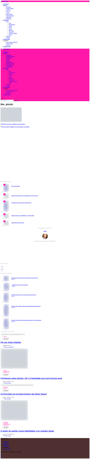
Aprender (8, 7)
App (10, 23)
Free (7, 21)
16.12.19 (13, 296)
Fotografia (8, 17)
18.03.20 (13, 286)
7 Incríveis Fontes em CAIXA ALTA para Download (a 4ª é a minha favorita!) (26, 320)
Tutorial (8, 37)
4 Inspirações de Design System (17, 222)
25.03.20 (13, 279)
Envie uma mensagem (11, 42)
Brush (10, 26)
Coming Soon (7, 46)
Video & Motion (10, 15)
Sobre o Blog (9, 43)
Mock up (11, 30)
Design (5, 5)
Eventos (8, 36)
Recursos (6, 20)
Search (16, 100)
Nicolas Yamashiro (9, 347)
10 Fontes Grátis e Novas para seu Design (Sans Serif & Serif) (23, 294)
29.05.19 (13, 321)
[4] (6, 218)
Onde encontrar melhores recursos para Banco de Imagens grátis (24, 277)
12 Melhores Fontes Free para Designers (20, 284)
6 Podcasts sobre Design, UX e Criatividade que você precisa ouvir (24, 195)
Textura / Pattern (13, 33)
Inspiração (6, 372)
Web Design (9, 14)
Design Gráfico (10, 8)
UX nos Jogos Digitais (15, 186)
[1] (6, 191)
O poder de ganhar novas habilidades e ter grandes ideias (22, 215)
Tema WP (11, 32)
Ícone (10, 29)
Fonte (10, 27)
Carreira (8, 9)
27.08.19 (13, 307)
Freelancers (6, 371)
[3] (6, 211)
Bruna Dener (8, 383)
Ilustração (8, 18)
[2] (6, 198)
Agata (45, 231)
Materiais (6, 4)
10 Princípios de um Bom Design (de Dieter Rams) (21, 202)
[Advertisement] (43, 154)
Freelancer (6, 39)
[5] (6, 225)
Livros (7, 12)
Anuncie (8, 45)
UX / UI (8, 11)
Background (12, 24)
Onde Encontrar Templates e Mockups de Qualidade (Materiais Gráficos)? (26, 306)
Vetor (10, 34)
